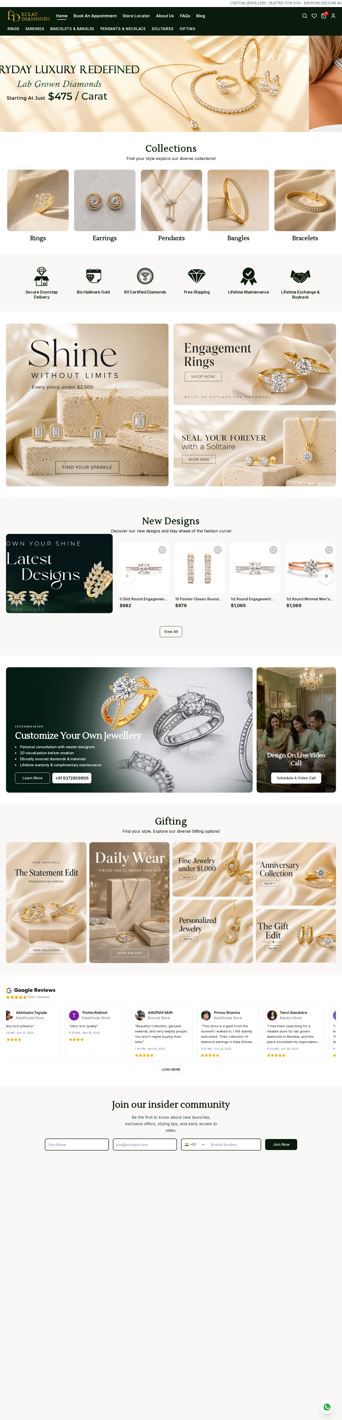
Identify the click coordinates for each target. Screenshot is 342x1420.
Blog (200, 15)
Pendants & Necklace (123, 29)
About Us (165, 15)
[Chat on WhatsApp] (327, 1407)
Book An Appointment (95, 15)
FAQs (185, 15)
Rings (14, 29)
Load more (171, 1069)
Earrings (35, 29)
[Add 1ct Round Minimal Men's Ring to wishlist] (329, 550)
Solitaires (163, 29)
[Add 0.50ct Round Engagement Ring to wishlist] (162, 550)
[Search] (304, 16)
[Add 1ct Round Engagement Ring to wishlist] (273, 550)
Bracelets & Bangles (72, 29)
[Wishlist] (314, 16)
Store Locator (136, 15)
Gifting (187, 29)
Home (62, 15)
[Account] (333, 16)
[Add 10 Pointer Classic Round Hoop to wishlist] (218, 550)
